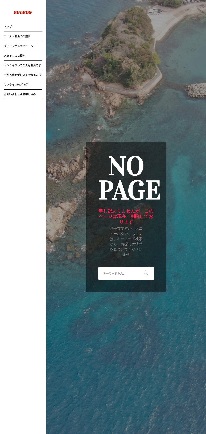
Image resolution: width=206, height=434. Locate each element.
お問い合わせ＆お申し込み (20, 94)
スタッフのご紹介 (14, 55)
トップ (8, 26)
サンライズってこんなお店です (22, 65)
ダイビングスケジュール (18, 46)
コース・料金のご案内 (17, 36)
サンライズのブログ (16, 84)
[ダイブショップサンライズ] (23, 12)
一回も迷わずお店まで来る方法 (22, 75)
